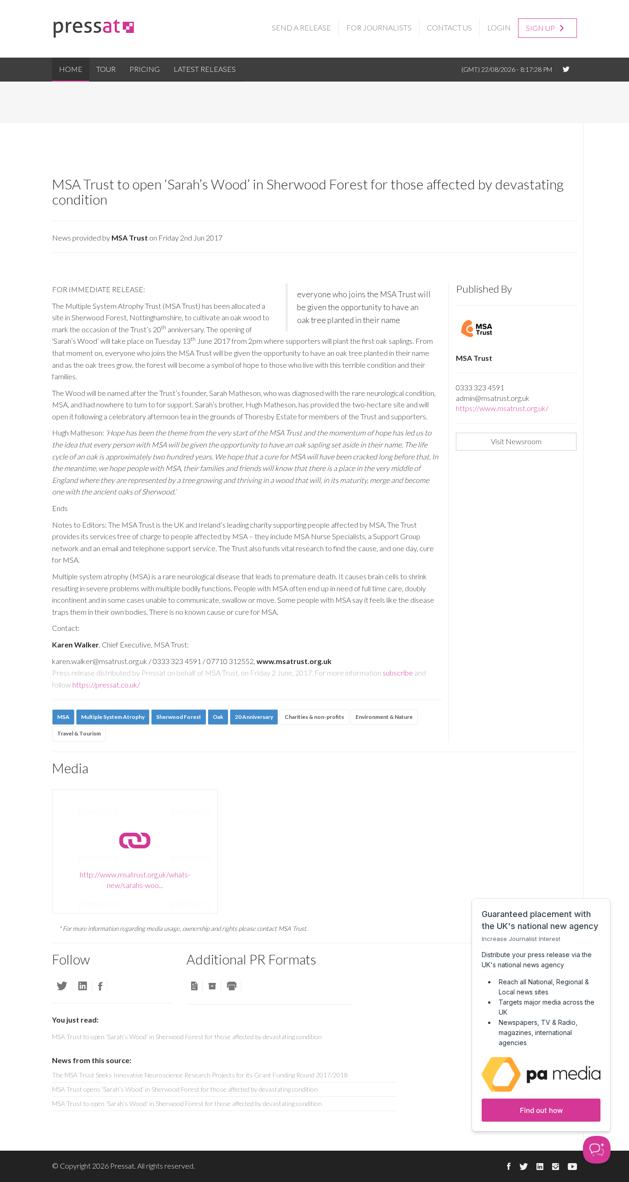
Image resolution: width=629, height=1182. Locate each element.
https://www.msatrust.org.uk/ (502, 408)
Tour (106, 69)
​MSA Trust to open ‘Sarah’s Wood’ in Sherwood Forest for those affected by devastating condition (187, 1103)
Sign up (541, 28)
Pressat (122, 1165)
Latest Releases (205, 69)
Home (70, 69)
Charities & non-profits (314, 716)
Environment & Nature (384, 716)
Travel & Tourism (79, 733)
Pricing (144, 69)
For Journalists (379, 27)
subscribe (398, 672)
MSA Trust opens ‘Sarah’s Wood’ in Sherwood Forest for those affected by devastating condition (185, 1089)
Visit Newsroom (516, 441)
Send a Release (301, 27)
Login (499, 27)
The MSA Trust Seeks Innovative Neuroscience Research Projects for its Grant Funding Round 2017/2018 (200, 1075)
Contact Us (449, 27)
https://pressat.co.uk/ (106, 684)
